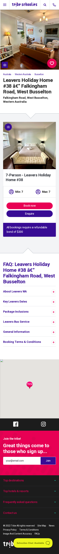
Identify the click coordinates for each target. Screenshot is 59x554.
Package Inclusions (16, 312)
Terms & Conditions (29, 529)
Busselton (39, 74)
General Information (16, 332)
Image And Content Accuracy (17, 533)
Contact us (10, 513)
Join (48, 461)
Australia (7, 74)
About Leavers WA (15, 291)
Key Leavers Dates (15, 302)
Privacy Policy (10, 529)
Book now (30, 206)
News (51, 525)
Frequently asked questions (20, 502)
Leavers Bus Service (16, 322)
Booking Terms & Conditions (22, 342)
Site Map (41, 525)
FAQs (37, 533)
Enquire (29, 214)
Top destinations (13, 480)
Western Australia (23, 74)
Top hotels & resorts (16, 491)
